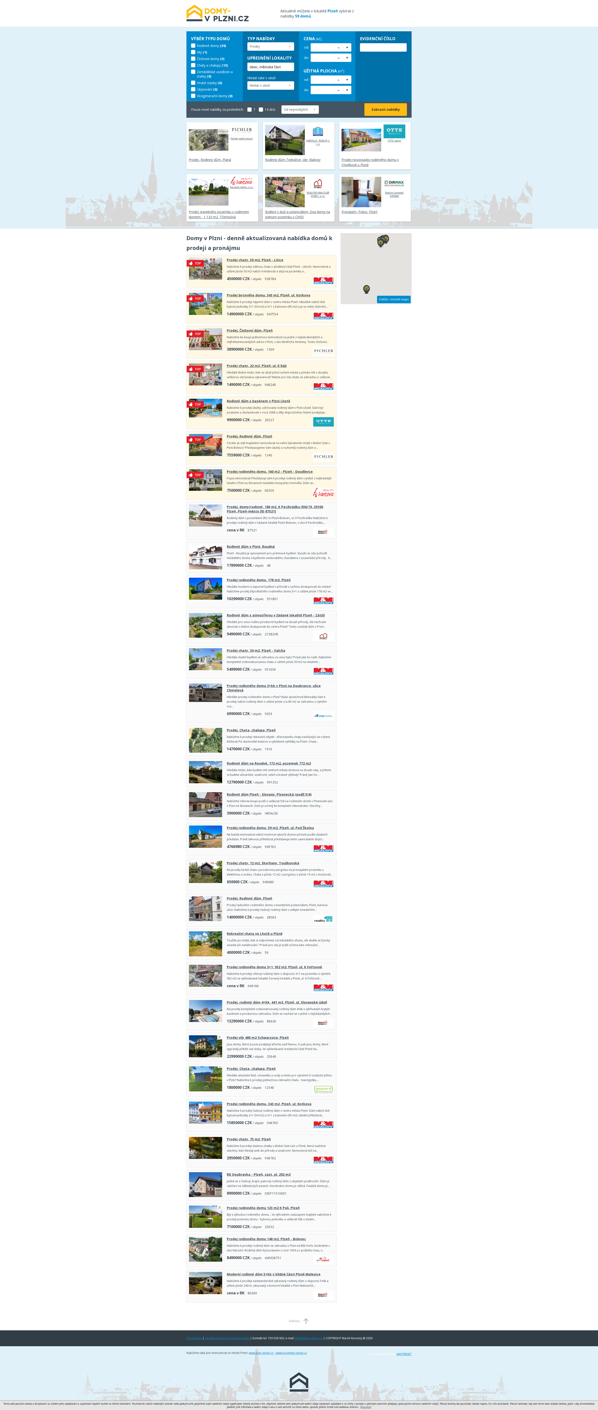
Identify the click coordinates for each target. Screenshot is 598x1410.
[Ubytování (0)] (215, 85)
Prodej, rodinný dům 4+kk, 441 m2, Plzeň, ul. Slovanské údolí (277, 1002)
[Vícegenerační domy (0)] (215, 92)
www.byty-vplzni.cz (261, 1353)
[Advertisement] (376, 379)
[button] (380, 243)
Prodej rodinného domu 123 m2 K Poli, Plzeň (263, 1208)
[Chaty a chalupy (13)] (215, 61)
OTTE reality (394, 140)
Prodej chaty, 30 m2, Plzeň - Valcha (256, 650)
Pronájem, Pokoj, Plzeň (359, 212)
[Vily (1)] (215, 48)
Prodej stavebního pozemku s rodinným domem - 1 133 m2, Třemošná (219, 214)
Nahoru (294, 1321)
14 (266, 109)
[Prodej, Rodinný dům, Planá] (208, 140)
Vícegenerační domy (212, 96)
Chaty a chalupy (209, 65)
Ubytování (204, 89)
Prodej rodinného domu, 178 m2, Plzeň (259, 580)
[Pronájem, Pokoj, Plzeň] (361, 192)
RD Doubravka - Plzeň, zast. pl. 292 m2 (259, 1174)
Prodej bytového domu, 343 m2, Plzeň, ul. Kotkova (268, 295)
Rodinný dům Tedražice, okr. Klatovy (292, 159)
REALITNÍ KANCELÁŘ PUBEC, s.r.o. (318, 194)
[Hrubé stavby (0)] (215, 78)
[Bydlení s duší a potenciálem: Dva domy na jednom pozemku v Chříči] (285, 192)
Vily (199, 52)
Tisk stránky (194, 1338)
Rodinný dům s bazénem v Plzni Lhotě (258, 401)
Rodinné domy (208, 45)
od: (306, 47)
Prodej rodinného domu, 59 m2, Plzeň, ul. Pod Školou (270, 828)
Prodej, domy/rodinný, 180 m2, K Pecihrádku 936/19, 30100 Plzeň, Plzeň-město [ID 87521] (275, 509)
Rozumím (365, 1407)
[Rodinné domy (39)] (215, 41)
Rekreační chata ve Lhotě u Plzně (254, 933)
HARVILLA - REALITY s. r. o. (318, 142)
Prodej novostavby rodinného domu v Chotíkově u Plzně (370, 162)
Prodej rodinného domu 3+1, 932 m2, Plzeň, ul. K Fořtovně (274, 967)
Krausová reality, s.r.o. (241, 187)
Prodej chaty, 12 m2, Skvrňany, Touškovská (263, 863)
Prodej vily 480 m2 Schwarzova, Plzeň (258, 1037)
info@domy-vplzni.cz (309, 1338)
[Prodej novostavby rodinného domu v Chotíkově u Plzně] (361, 140)
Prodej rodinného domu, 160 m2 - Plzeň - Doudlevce (270, 471)
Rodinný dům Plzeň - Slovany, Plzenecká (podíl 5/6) (269, 794)
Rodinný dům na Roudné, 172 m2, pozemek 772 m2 (269, 763)
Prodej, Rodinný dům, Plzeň (249, 436)
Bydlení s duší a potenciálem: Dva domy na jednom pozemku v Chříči (297, 214)
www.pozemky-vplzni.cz (291, 1353)
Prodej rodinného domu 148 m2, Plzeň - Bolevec (266, 1239)
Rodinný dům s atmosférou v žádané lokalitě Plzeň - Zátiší (276, 615)
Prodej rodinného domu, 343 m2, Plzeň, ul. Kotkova (269, 1104)
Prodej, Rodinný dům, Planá (210, 159)
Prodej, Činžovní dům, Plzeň (250, 330)
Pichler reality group (242, 138)
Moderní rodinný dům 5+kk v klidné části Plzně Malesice (273, 1274)
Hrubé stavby (207, 83)
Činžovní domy (208, 59)
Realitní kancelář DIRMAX (394, 194)
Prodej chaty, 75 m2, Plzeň (249, 1139)
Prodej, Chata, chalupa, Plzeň (251, 730)
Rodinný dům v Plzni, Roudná (251, 546)
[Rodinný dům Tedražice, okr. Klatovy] (285, 140)
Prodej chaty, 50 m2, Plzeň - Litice (255, 260)
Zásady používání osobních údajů (227, 1338)
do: (306, 57)
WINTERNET (404, 1354)
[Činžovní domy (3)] (215, 54)
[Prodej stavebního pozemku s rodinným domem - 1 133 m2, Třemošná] (208, 192)
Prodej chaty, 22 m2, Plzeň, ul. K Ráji (257, 365)
